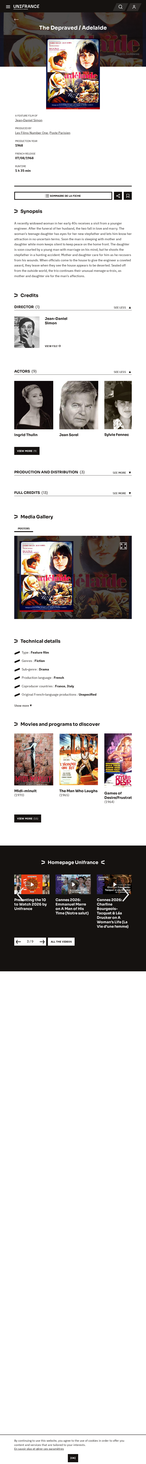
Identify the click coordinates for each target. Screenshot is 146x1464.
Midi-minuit (25, 791)
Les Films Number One (31, 133)
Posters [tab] (24, 528)
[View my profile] (134, 7)
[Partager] (118, 196)
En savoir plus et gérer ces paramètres (39, 1449)
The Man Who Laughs (78, 791)
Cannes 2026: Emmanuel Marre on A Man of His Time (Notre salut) (30, 906)
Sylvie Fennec (116, 435)
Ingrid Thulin (26, 435)
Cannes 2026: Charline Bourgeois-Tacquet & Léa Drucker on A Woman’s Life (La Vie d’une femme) (71, 913)
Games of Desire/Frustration (121, 795)
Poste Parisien (59, 133)
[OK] (73, 1458)
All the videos (61, 941)
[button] (123, 546)
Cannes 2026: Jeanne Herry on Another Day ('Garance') (111, 906)
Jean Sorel (68, 435)
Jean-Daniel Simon (28, 120)
